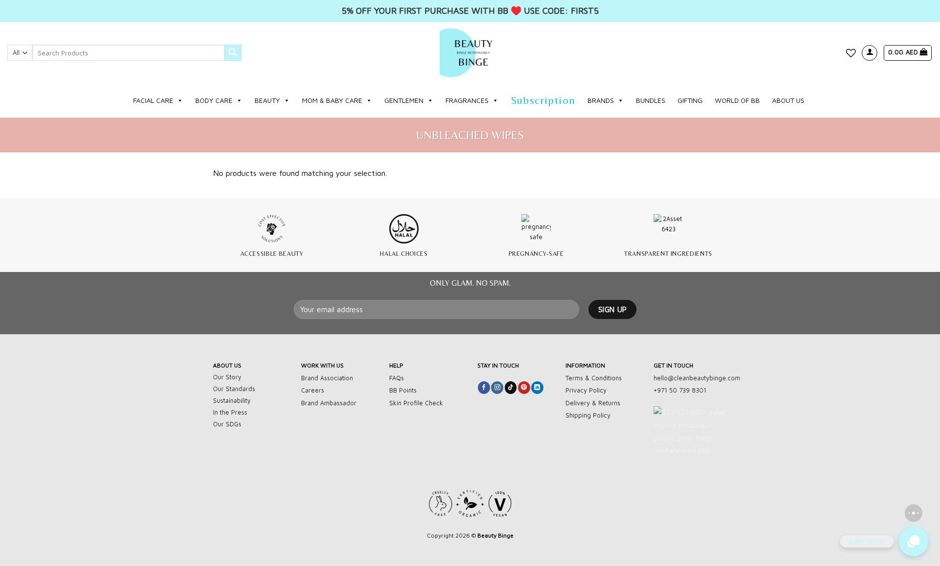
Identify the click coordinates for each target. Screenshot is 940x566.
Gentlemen (403, 100)
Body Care (214, 100)
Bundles (650, 100)
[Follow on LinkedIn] (537, 387)
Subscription (543, 100)
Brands (601, 100)
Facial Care (153, 100)
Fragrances (467, 100)
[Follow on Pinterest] (524, 387)
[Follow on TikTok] (511, 387)
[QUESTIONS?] (913, 541)
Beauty (267, 100)
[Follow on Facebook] (484, 387)
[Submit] (233, 53)
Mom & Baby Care (332, 100)
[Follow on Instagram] (497, 387)
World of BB (737, 100)
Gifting (690, 100)
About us (788, 100)
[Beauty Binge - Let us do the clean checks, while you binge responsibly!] (470, 52)
